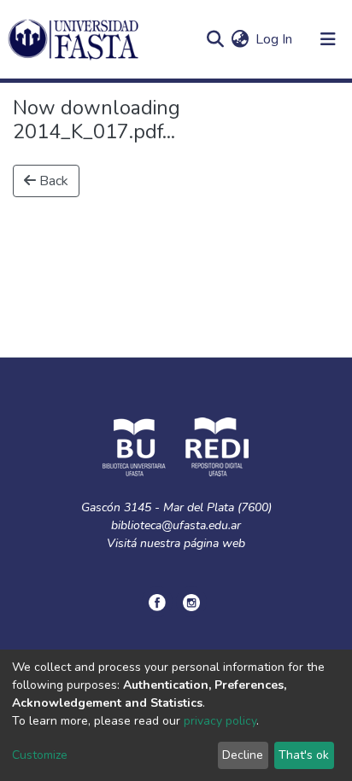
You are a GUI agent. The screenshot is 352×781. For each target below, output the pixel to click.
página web (214, 543)
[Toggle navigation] (328, 39)
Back (52, 181)
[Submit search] (215, 39)
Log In (274, 39)
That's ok (304, 755)
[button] (239, 39)
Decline (242, 755)
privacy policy (220, 721)
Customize (39, 755)
